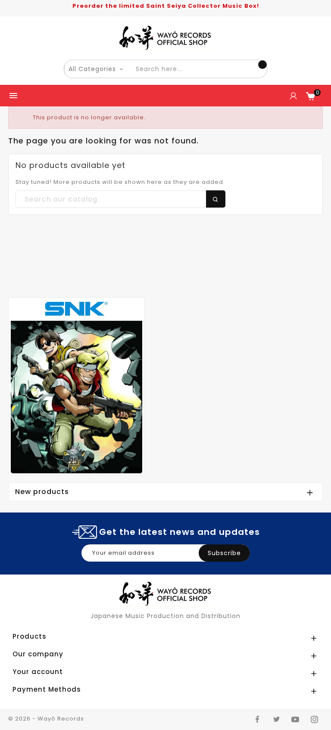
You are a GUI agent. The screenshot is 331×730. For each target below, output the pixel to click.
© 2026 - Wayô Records (46, 718)
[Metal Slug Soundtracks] (76, 386)
